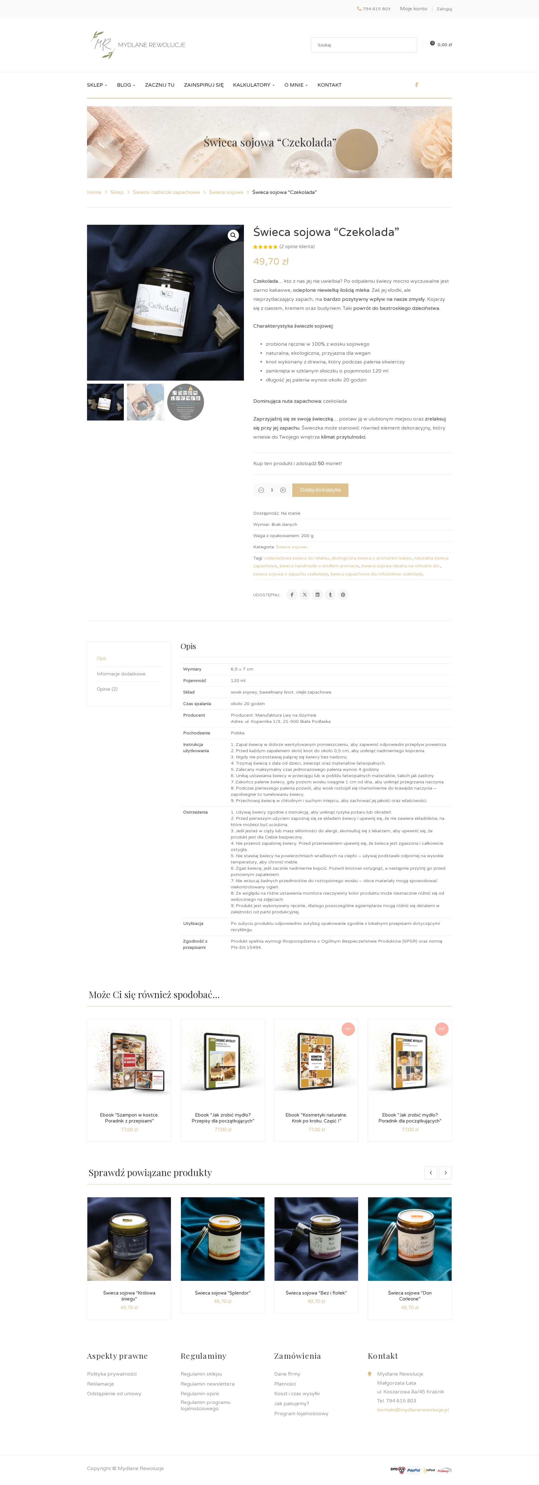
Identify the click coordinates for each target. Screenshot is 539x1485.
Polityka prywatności (112, 1374)
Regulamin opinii (200, 1394)
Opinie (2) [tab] (107, 689)
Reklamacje (100, 1384)
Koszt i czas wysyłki (297, 1394)
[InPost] (429, 1470)
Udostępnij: (266, 595)
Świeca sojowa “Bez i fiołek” (316, 1293)
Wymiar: (261, 524)
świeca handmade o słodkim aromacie (319, 566)
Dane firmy (287, 1374)
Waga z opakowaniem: (276, 535)
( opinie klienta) (297, 246)
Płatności (285, 1384)
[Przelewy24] (445, 1470)
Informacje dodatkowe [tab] (121, 674)
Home (94, 192)
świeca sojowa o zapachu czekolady (290, 574)
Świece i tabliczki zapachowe (166, 192)
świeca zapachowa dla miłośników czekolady (376, 574)
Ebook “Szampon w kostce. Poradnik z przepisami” (129, 1118)
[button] (233, 235)
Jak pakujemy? (291, 1404)
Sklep (117, 192)
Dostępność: (266, 513)
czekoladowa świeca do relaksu (296, 558)
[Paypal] (413, 1470)
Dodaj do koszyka (320, 490)
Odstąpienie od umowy (114, 1394)
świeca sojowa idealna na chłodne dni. (401, 566)
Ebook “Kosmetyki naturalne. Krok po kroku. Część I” (316, 1118)
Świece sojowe (226, 192)
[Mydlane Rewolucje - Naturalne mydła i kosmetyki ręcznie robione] (138, 44)
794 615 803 (377, 9)
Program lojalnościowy (301, 1414)
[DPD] (398, 1470)
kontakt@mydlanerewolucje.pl (413, 1410)
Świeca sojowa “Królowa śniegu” (129, 1296)
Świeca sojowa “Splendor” (222, 1293)
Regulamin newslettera (208, 1384)
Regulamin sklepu (201, 1374)
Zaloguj (444, 9)
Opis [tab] (101, 658)
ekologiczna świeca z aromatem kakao (371, 558)
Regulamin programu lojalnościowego (206, 1405)
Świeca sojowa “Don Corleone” (410, 1296)
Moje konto (413, 9)
